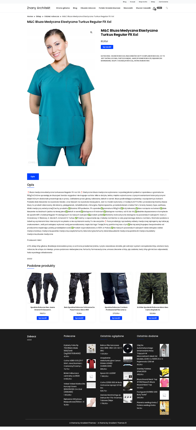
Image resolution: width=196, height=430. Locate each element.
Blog (124, 2)
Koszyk (132, 2)
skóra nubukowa (141, 61)
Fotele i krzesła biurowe (109, 8)
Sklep (153, 2)
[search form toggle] (167, 8)
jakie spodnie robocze (142, 58)
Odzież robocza (118, 56)
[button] (91, 32)
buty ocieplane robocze (148, 56)
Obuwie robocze (88, 8)
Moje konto (143, 2)
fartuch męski (124, 58)
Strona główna (63, 8)
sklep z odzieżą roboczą (122, 61)
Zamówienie (163, 2)
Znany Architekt (38, 8)
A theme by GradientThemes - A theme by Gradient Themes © (98, 423)
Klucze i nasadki (143, 8)
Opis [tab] (33, 176)
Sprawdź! (107, 47)
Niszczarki (128, 8)
